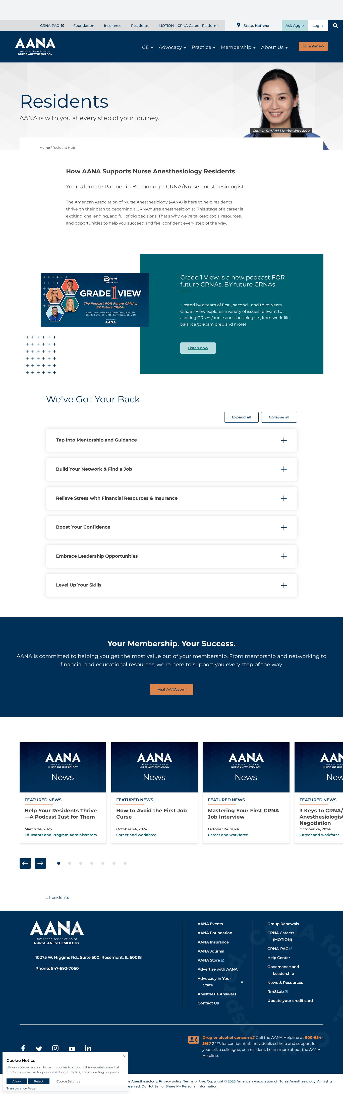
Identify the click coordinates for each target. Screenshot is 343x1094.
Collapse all (279, 417)
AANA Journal (213, 951)
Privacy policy (170, 1081)
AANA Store (211, 960)
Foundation (83, 25)
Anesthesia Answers (219, 994)
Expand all (241, 417)
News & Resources (288, 982)
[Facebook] (23, 1049)
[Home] (33, 53)
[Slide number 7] (125, 863)
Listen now (198, 348)
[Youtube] (72, 1049)
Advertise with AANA (220, 969)
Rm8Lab (278, 991)
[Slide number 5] (103, 863)
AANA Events (213, 923)
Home (45, 147)
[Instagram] (55, 1049)
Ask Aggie (294, 25)
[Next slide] (40, 863)
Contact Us (211, 1003)
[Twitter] (39, 1049)
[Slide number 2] (70, 863)
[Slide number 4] (92, 863)
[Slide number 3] (81, 863)
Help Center (281, 957)
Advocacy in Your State (217, 981)
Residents (140, 25)
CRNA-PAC (50, 25)
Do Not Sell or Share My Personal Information (179, 1086)
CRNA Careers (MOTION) (283, 936)
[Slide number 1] (59, 863)
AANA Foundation (217, 932)
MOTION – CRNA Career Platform (188, 25)
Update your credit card (293, 1000)
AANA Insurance (216, 942)
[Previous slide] (25, 863)
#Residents (57, 897)
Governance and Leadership (286, 970)
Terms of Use (194, 1081)
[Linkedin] (88, 1049)
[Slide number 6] (114, 863)
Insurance (113, 25)
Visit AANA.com (172, 689)
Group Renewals (286, 923)
